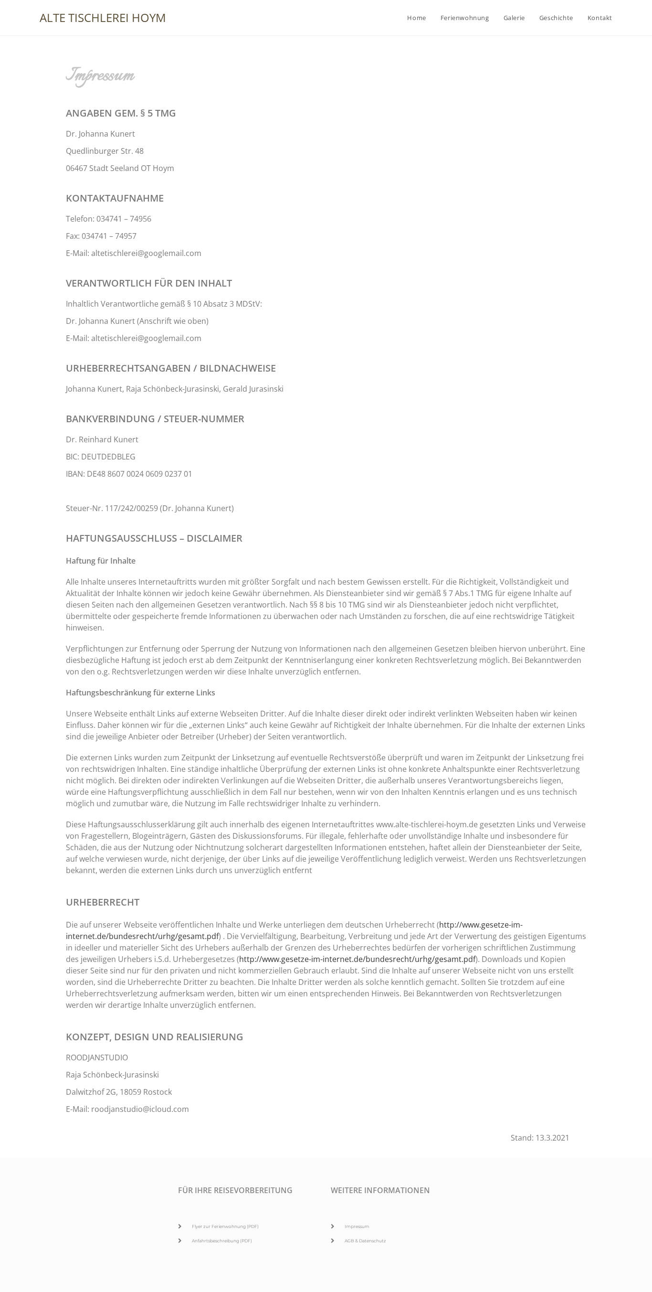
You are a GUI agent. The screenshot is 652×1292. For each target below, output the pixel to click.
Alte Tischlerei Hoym (103, 17)
